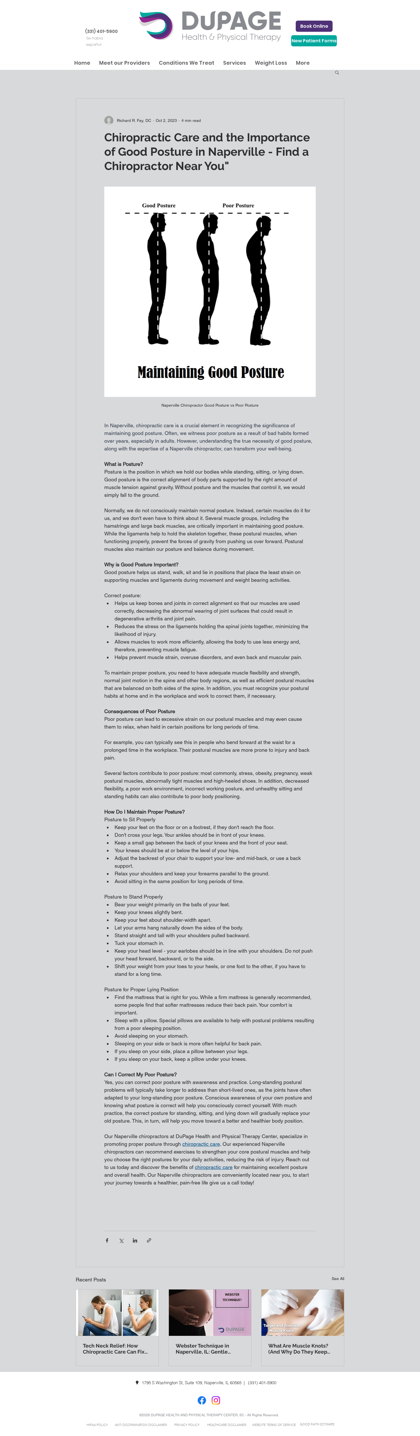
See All (338, 1278)
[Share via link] (149, 1240)
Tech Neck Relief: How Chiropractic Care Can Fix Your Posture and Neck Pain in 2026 (117, 1349)
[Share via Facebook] (107, 1240)
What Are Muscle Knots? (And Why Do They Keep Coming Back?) (298, 1349)
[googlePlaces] (137, 1383)
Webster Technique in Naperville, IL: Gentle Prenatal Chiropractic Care (208, 1349)
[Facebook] (201, 1400)
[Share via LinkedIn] (135, 1240)
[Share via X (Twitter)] (121, 1240)
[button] (124, 62)
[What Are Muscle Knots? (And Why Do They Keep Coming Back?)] (302, 1312)
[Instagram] (215, 1400)
